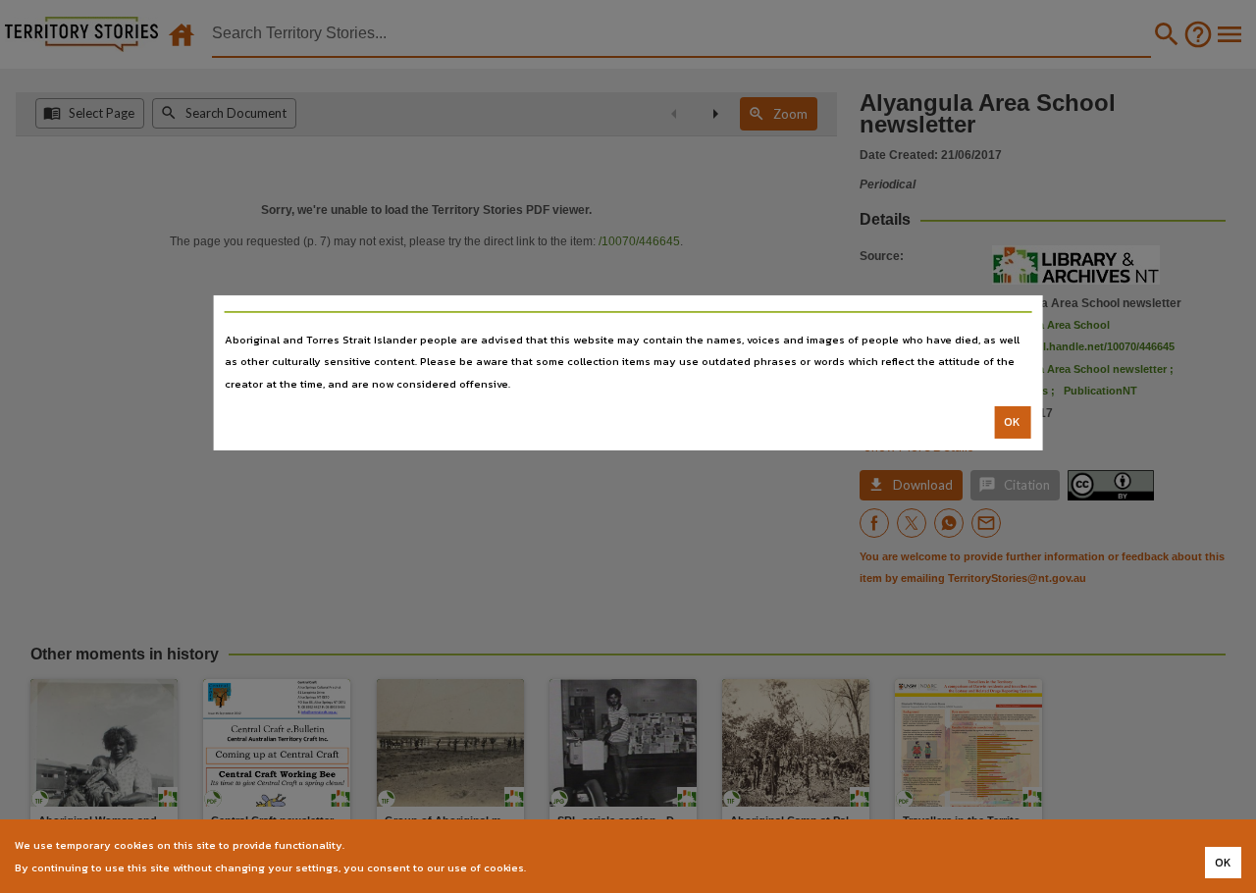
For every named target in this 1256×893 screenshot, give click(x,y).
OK (1012, 422)
